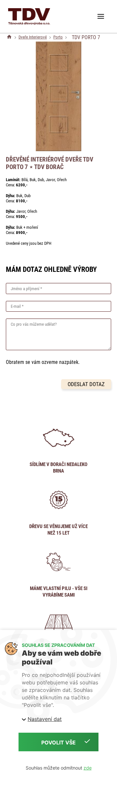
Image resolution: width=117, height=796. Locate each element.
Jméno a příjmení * (26, 288)
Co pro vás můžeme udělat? (34, 324)
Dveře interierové (33, 37)
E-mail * (17, 306)
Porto (58, 37)
